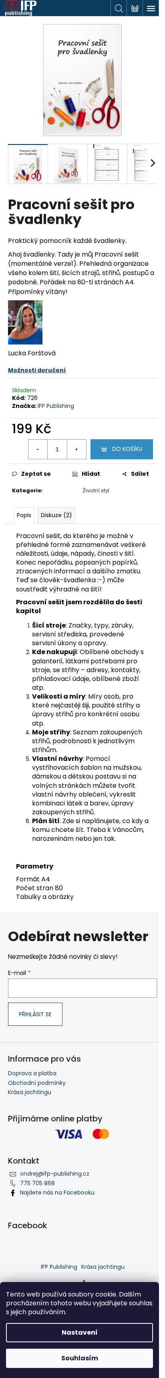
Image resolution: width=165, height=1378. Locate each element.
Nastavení (80, 1332)
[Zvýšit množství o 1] (76, 449)
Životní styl (95, 490)
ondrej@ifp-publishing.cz (54, 1174)
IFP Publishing (56, 406)
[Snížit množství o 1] (38, 449)
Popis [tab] (24, 515)
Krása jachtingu (29, 1092)
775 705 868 (37, 1183)
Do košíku (127, 449)
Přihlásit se (35, 1014)
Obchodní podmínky (37, 1083)
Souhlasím (79, 1358)
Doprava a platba (32, 1073)
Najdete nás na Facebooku (57, 1192)
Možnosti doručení (37, 370)
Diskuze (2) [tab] (56, 515)
